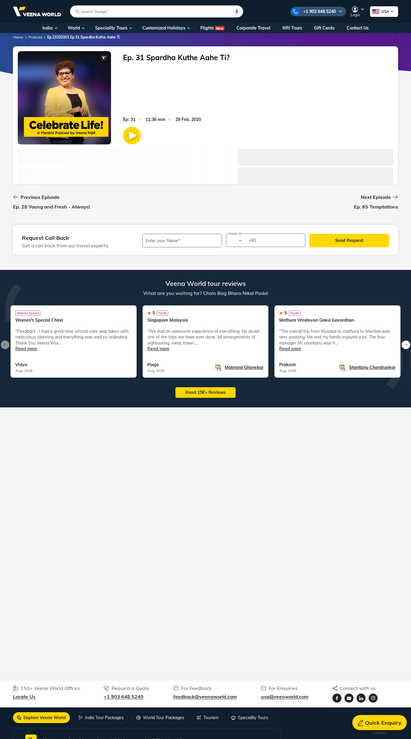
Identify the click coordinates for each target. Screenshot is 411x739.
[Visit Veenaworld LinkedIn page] (361, 698)
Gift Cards (324, 28)
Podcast (35, 37)
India (47, 28)
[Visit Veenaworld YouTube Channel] (349, 698)
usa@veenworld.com (284, 697)
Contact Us (358, 28)
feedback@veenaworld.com (205, 697)
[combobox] (235, 240)
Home (18, 37)
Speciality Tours (111, 28)
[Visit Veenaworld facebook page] (336, 698)
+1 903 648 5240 (319, 11)
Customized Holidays (163, 28)
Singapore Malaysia (167, 320)
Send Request (349, 240)
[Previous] (5, 344)
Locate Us (24, 697)
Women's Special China (39, 320)
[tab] (41, 717)
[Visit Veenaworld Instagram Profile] (373, 698)
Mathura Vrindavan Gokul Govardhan (316, 320)
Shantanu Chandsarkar (372, 367)
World (74, 28)
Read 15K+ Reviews (205, 392)
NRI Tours (292, 28)
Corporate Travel (253, 28)
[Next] (405, 344)
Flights (212, 28)
